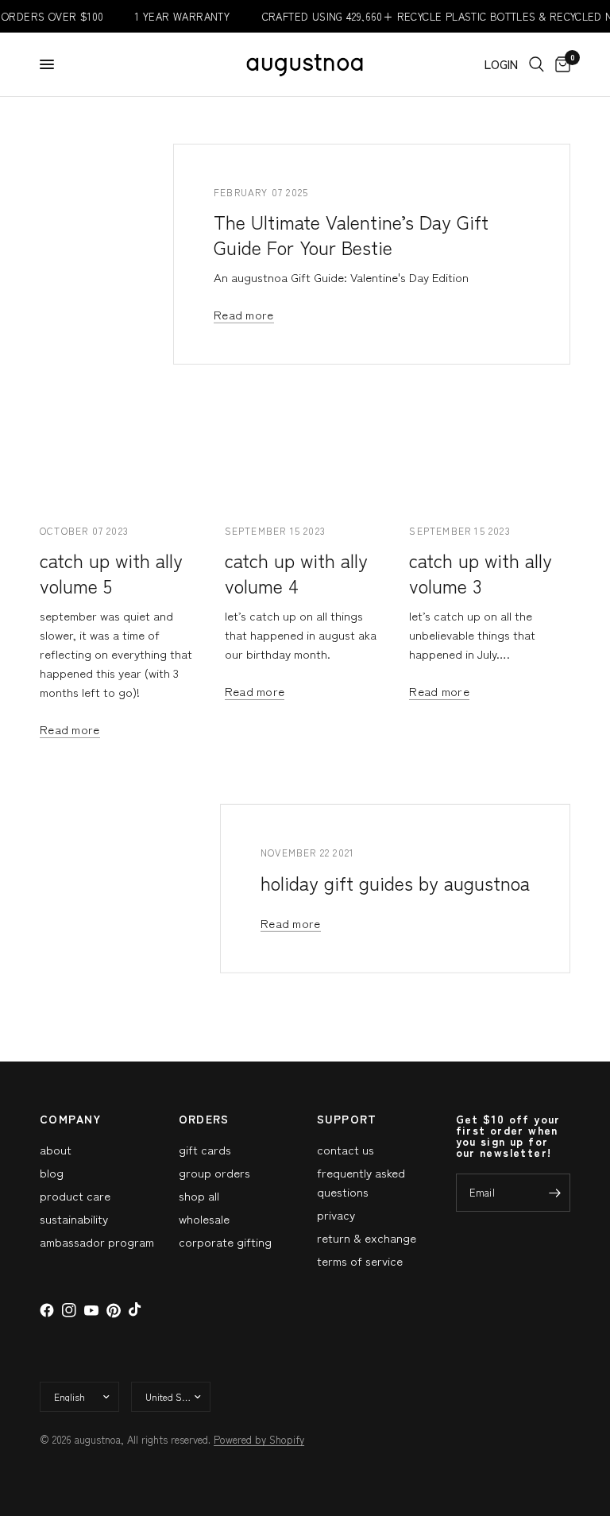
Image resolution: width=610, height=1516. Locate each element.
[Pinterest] (113, 1310)
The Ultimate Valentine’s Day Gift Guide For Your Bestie (351, 234)
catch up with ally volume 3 (480, 572)
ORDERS (204, 1118)
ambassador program (97, 1241)
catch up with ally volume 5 (111, 572)
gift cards (205, 1149)
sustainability (74, 1218)
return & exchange (366, 1237)
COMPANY (71, 1118)
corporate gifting (225, 1241)
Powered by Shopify (259, 1439)
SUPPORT (347, 1118)
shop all (199, 1195)
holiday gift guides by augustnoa (395, 881)
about (55, 1149)
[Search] (536, 64)
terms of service (360, 1260)
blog (52, 1172)
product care (75, 1195)
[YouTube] (91, 1310)
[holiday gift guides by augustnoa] (215, 889)
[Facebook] (47, 1310)
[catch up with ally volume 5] (120, 454)
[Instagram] (69, 1310)
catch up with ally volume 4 (296, 572)
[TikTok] (136, 1310)
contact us (345, 1149)
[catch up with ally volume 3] (489, 454)
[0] (560, 64)
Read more (244, 314)
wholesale (204, 1218)
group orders (214, 1172)
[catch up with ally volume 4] (305, 454)
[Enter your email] (554, 1193)
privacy (336, 1214)
